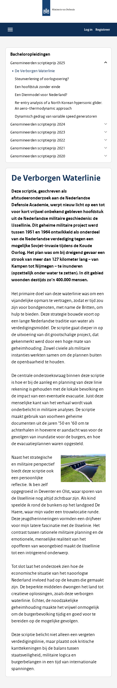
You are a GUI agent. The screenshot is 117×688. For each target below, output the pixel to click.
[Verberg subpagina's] (105, 62)
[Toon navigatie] (10, 29)
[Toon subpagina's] (105, 123)
